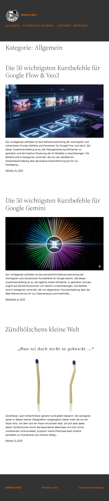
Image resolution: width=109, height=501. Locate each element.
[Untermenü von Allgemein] (20, 25)
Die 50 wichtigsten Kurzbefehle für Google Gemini (52, 204)
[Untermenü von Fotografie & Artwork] (54, 25)
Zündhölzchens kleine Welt (42, 329)
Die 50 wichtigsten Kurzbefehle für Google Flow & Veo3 (52, 71)
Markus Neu (29, 14)
